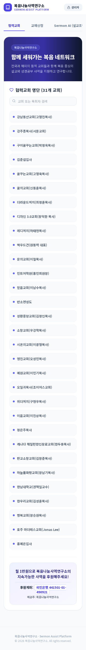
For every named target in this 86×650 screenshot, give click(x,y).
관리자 (75, 7)
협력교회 (14, 25)
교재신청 (37, 25)
